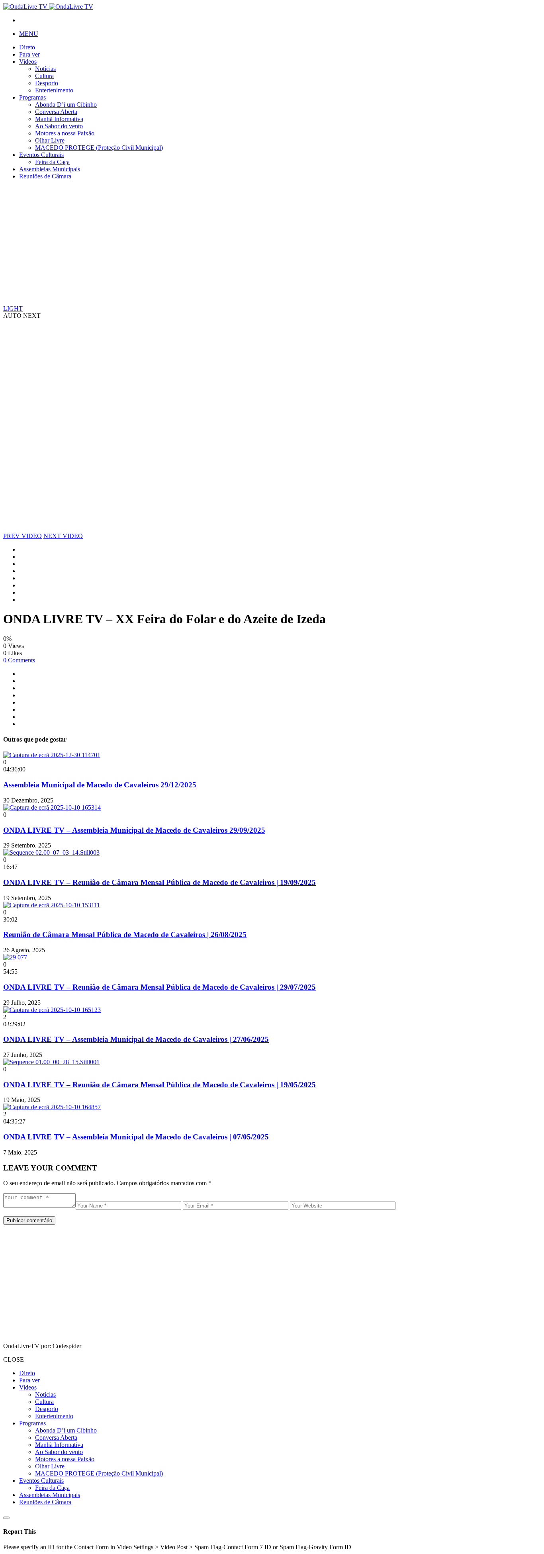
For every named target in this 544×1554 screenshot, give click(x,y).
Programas (32, 97)
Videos (28, 61)
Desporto (46, 83)
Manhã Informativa (59, 118)
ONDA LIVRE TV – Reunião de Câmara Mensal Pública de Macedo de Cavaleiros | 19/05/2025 (159, 1084)
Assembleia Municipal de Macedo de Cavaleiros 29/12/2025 (99, 785)
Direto (27, 47)
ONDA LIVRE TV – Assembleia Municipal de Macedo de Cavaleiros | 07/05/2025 (136, 1137)
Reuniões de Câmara (45, 176)
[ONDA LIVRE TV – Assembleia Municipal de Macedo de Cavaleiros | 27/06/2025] (52, 1009)
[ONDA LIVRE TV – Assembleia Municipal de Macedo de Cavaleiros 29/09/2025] (52, 807)
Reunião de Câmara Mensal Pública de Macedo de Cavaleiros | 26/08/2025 (125, 934)
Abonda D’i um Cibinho (66, 104)
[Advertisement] (242, 242)
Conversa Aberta (56, 111)
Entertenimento (54, 90)
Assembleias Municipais (49, 169)
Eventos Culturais (41, 154)
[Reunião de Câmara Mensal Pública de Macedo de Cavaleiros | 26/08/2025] (51, 905)
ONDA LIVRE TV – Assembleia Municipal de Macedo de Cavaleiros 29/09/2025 (134, 830)
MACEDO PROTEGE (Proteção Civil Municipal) (99, 147)
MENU (28, 33)
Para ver (29, 54)
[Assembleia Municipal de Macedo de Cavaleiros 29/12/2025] (51, 755)
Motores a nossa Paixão (64, 133)
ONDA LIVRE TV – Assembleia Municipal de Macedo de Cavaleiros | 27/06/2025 (136, 1039)
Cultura (44, 75)
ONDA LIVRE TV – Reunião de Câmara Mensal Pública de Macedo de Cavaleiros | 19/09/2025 (159, 882)
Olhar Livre (50, 140)
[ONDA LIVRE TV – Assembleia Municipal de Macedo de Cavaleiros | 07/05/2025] (52, 1107)
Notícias (45, 68)
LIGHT (13, 308)
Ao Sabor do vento (59, 126)
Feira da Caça (52, 162)
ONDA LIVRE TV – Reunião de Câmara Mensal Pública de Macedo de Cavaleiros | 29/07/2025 (159, 987)
